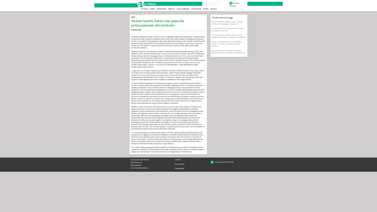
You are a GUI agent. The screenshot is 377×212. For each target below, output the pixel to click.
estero (206, 9)
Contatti (178, 160)
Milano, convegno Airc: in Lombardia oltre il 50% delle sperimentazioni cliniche (226, 44)
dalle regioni (196, 9)
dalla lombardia (183, 9)
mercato (171, 9)
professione (161, 9)
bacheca (213, 9)
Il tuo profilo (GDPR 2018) (224, 162)
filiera (152, 9)
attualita (144, 9)
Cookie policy (179, 168)
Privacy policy (179, 164)
